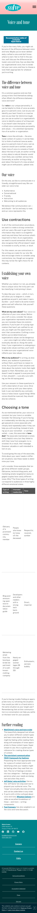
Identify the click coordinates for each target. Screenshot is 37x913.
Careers (18, 844)
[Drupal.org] (24, 832)
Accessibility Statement (18, 888)
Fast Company (10, 807)
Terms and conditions (18, 876)
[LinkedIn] (9, 832)
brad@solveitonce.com (9, 835)
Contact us (18, 851)
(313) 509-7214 (6, 837)
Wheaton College (24, 797)
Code (19, 870)
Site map (18, 901)
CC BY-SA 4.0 (12, 870)
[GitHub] (14, 832)
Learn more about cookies (16, 910)
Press (18, 895)
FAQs (18, 858)
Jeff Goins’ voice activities (15, 781)
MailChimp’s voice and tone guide (18, 729)
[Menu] (34, 7)
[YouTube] (19, 832)
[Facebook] (4, 832)
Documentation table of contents (16, 40)
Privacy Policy (18, 882)
